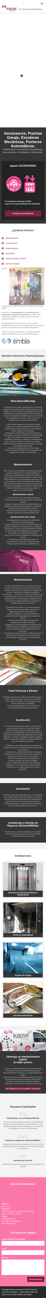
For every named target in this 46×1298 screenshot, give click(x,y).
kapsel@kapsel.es (9, 1223)
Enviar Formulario (35, 1279)
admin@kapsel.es (8, 1219)
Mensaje (5, 1258)
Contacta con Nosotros (23, 213)
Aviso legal (24, 1292)
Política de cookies (25, 1294)
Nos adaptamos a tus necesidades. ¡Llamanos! (23, 1088)
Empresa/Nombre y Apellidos (14, 1239)
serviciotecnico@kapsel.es (12, 1221)
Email (4, 1248)
